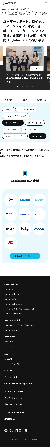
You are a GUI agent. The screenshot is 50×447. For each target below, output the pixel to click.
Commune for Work (13, 313)
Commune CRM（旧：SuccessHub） (20, 308)
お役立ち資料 (9, 341)
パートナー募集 (10, 377)
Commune (9, 289)
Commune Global (12, 330)
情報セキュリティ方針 (13, 404)
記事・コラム (9, 346)
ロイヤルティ (37, 136)
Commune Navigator (13, 303)
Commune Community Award (18, 383)
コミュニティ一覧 (11, 364)
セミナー (8, 370)
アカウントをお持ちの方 (14, 412)
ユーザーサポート (12, 122)
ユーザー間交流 (34, 122)
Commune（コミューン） (10, 9)
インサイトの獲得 (26, 109)
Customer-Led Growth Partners (18, 325)
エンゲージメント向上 (14, 136)
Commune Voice (11, 299)
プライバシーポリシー (13, 391)
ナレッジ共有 (30, 129)
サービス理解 (11, 129)
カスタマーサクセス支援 (15, 116)
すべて (8, 109)
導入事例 (8, 359)
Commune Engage (12, 294)
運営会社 (8, 418)
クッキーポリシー (11, 398)
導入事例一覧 (25, 9)
